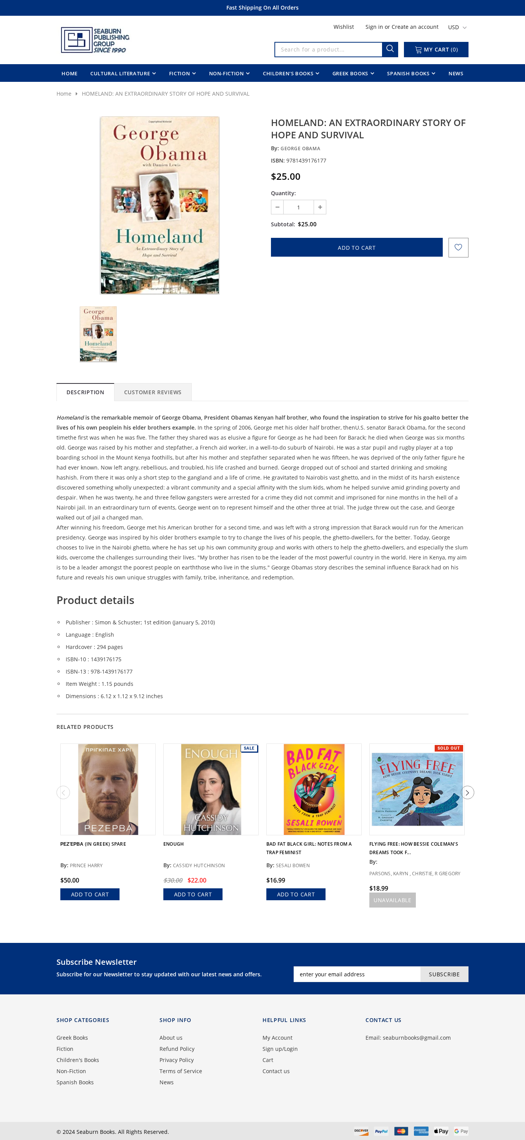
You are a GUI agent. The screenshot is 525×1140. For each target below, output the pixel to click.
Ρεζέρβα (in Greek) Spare (93, 844)
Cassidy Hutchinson (199, 865)
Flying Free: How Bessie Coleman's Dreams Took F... (413, 848)
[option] (159, 205)
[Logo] (94, 38)
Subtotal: (283, 224)
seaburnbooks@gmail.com (417, 1037)
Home (63, 93)
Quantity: (283, 193)
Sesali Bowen (293, 865)
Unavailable (393, 900)
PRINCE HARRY (86, 865)
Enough (173, 844)
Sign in (375, 26)
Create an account (415, 26)
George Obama (300, 148)
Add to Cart (90, 894)
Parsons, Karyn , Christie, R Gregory (415, 873)
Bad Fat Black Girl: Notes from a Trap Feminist (309, 848)
